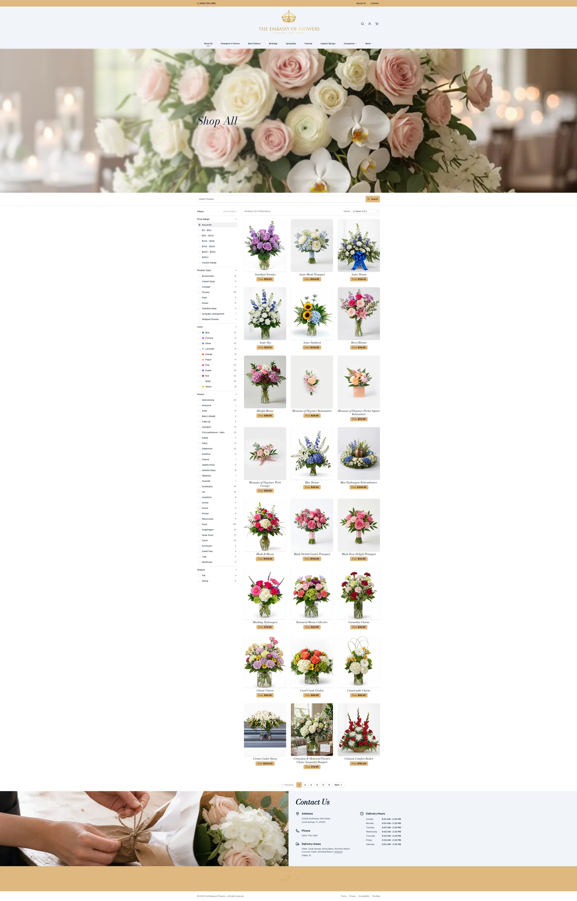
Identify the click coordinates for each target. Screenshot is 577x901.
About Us (361, 3)
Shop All (208, 43)
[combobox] (365, 211)
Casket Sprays (328, 43)
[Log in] (370, 24)
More (368, 43)
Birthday (273, 43)
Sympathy (291, 43)
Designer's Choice (230, 43)
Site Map (376, 896)
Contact (375, 3)
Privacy (352, 896)
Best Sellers (254, 43)
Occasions (349, 43)
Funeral (308, 43)
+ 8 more (338, 851)
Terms (343, 896)
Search (374, 199)
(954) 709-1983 (208, 3)
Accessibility (364, 896)
